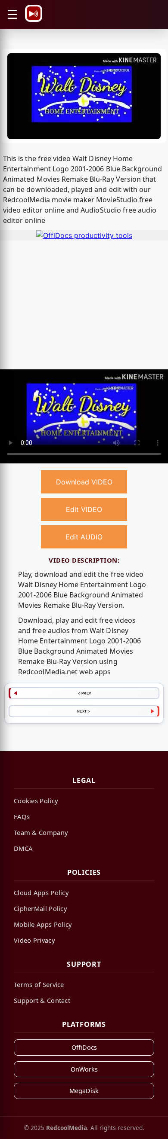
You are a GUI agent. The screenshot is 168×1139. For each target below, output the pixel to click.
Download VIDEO (84, 482)
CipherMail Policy (40, 908)
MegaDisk (84, 1091)
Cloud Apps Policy (41, 892)
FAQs (22, 816)
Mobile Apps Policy (43, 924)
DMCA (23, 848)
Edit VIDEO (84, 509)
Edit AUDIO (84, 537)
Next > (83, 711)
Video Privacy (34, 940)
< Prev (84, 693)
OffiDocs (84, 1047)
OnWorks (84, 1069)
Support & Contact (42, 1000)
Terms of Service (39, 984)
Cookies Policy (36, 800)
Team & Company (41, 832)
